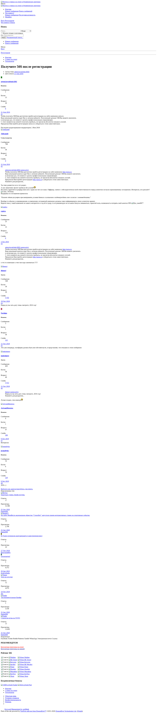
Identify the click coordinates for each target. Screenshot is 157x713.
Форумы (8, 9)
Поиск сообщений (25, 11)
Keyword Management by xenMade (17, 709)
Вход (2, 49)
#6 (2, 388)
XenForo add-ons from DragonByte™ (33, 711)
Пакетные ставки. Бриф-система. (13, 495)
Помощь (8, 702)
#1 (2, 114)
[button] (3, 4)
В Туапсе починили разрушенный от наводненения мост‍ (21, 536)
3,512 (7, 383)
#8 (2, 483)
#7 (2, 441)
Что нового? (9, 13)
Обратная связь (10, 696)
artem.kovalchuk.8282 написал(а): (17, 170)
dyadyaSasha (5, 573)
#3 (2, 244)
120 (6, 478)
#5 (2, 346)
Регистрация (5, 53)
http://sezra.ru (67, 172)
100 (6, 435)
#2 (2, 166)
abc (2, 594)
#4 (2, 303)
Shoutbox (8, 17)
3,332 (7, 298)
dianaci (3, 270)
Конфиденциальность (13, 700)
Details (80, 711)
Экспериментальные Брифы (11, 597)
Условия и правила (12, 698)
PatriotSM (4, 511)
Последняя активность (27, 15)
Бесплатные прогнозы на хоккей (13, 649)
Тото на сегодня (6, 577)
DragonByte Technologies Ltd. (66, 711)
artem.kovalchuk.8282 (21, 72)
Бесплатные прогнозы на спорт (12, 647)
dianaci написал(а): (12, 392)
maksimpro (5, 356)
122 (6, 340)
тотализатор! (5, 556)
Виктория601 (6, 552)
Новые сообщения (11, 11)
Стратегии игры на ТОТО (10, 618)
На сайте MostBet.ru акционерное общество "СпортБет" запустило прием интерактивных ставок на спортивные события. (45, 515)
